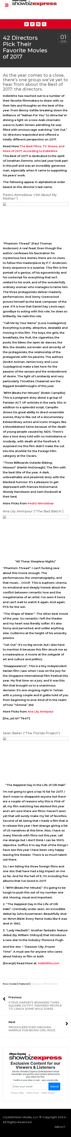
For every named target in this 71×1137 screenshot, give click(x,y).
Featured (24, 984)
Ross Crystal (10, 984)
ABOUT (60, 1127)
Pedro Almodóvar (41, 503)
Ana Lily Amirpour (41, 711)
